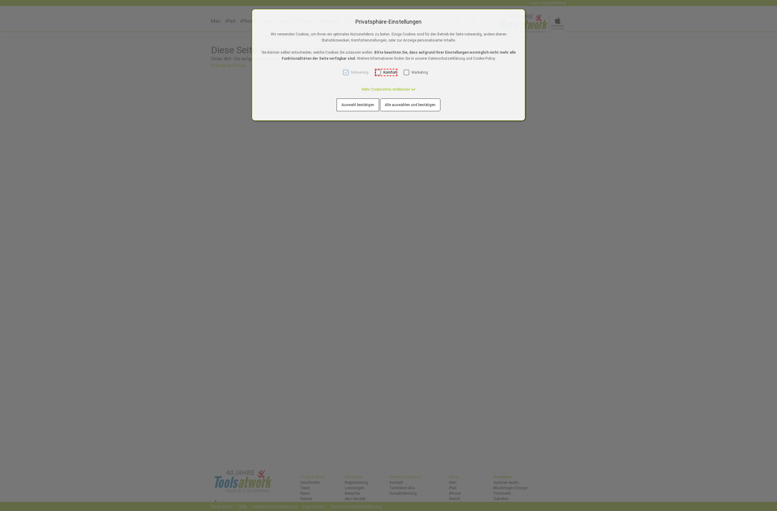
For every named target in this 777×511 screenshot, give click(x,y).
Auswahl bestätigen (357, 105)
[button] (389, 89)
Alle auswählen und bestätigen (410, 105)
